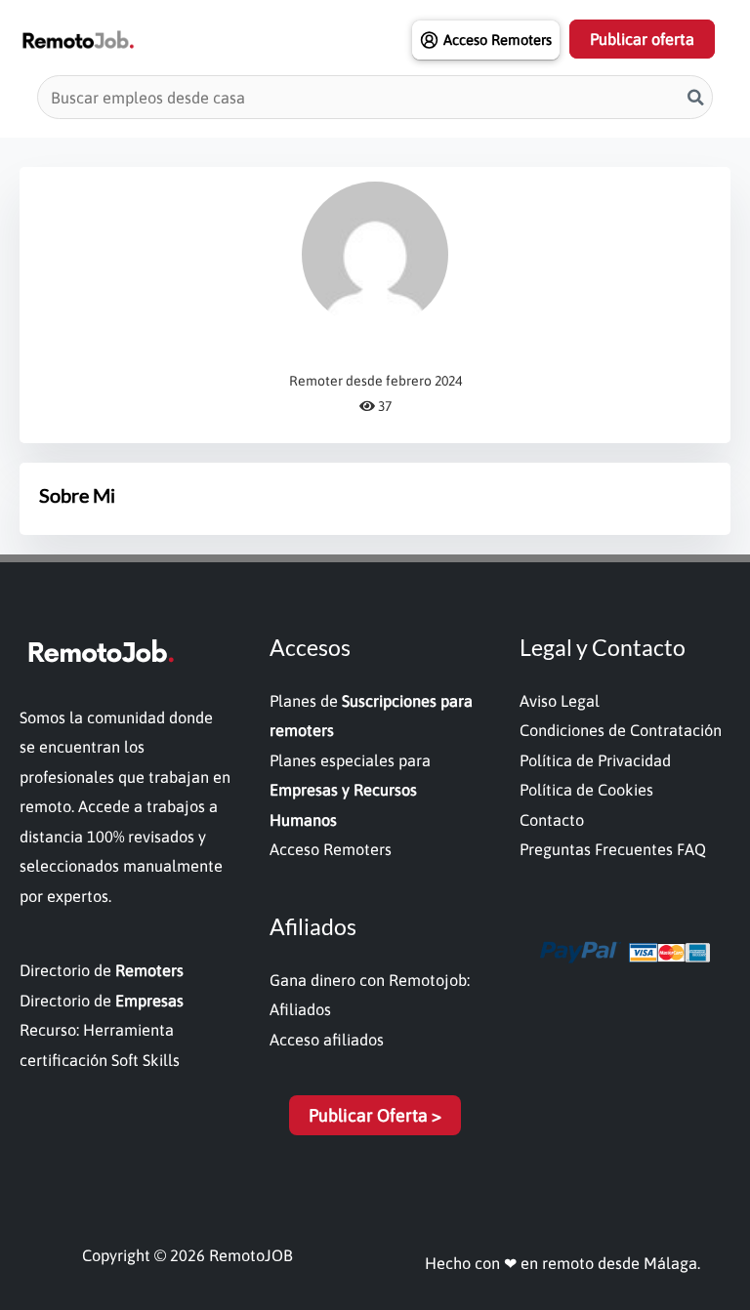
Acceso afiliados (327, 1039)
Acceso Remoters (331, 849)
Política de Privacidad (595, 760)
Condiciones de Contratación (621, 730)
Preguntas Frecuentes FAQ (613, 849)
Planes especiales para (350, 790)
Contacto (552, 820)
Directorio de (102, 970)
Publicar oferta (642, 39)
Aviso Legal (560, 701)
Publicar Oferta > (375, 1115)
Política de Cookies (586, 789)
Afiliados (300, 1009)
